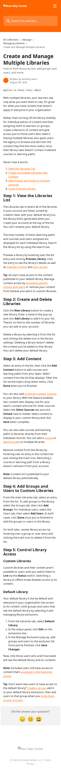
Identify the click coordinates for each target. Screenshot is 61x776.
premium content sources (41, 394)
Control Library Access (22, 189)
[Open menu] (55, 6)
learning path (11, 442)
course (48, 438)
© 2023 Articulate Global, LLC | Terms (30, 760)
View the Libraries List (21, 168)
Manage (26, 39)
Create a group (36, 688)
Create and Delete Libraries (25, 173)
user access (40, 267)
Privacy (30, 763)
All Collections (11, 39)
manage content (17, 267)
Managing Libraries (14, 43)
